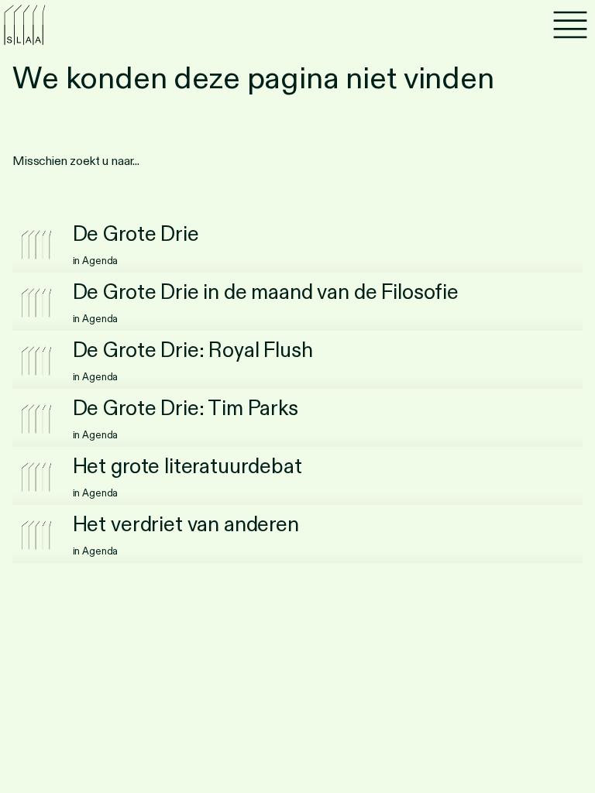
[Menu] (570, 25)
